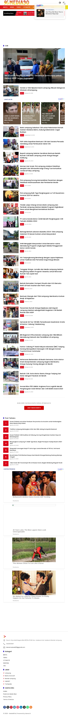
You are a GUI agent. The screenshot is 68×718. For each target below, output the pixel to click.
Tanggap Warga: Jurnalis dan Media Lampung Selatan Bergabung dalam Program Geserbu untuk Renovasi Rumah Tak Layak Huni (41, 271)
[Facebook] (4, 707)
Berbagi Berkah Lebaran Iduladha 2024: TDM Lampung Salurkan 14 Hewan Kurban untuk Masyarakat (41, 233)
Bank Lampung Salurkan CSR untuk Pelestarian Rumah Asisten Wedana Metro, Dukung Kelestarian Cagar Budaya (41, 129)
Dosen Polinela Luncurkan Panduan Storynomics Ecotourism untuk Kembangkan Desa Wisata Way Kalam (35, 422)
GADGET (7, 681)
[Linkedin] (21, 707)
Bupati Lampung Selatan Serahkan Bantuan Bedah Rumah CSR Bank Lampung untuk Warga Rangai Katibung (40, 155)
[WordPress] (14, 707)
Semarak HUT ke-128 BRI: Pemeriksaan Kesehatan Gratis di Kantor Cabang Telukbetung (42, 323)
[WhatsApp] (27, 707)
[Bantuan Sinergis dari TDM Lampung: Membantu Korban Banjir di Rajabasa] (11, 299)
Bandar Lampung (10, 678)
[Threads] (24, 707)
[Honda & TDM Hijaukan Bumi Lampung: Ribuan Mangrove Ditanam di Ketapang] (11, 90)
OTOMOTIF (6, 660)
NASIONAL (6, 663)
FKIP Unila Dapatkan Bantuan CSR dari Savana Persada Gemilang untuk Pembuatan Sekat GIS (42, 142)
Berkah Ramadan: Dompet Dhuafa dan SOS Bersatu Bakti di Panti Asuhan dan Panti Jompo (40, 284)
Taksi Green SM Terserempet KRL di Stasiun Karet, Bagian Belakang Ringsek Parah (36, 463)
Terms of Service (8, 699)
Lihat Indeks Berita (34, 408)
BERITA (22, 93)
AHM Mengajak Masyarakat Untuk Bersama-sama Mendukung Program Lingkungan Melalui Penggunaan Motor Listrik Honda (41, 245)
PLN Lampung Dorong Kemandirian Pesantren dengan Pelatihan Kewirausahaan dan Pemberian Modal (41, 181)
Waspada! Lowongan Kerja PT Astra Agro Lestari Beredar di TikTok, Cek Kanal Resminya (35, 449)
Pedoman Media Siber (10, 694)
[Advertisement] (35, 30)
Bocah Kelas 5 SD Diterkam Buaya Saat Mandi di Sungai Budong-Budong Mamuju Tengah (26, 13)
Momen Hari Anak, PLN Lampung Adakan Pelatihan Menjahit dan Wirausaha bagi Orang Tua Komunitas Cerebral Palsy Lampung (40, 168)
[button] (60, 3)
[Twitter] (7, 707)
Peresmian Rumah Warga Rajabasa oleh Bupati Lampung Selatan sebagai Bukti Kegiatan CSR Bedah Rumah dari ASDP (41, 310)
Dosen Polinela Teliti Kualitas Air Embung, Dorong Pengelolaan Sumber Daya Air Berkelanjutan (35, 436)
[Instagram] (17, 707)
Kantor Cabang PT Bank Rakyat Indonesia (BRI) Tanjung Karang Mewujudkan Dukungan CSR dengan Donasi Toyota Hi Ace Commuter (42, 349)
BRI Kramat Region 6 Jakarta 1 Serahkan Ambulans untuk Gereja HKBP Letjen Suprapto (33, 77)
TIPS (4, 666)
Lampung (8, 673)
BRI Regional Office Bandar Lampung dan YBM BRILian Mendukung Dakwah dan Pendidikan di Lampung (41, 336)
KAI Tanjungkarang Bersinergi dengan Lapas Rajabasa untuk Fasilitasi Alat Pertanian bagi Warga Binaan (41, 258)
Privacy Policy (7, 697)
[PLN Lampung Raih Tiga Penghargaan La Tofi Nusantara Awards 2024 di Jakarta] (11, 196)
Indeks (5, 691)
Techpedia (8, 684)
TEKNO (5, 657)
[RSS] (30, 707)
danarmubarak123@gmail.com (15, 647)
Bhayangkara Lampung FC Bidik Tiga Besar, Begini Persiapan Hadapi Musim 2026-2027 (36, 442)
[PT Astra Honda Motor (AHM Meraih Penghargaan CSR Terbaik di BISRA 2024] (11, 221)
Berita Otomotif (10, 676)
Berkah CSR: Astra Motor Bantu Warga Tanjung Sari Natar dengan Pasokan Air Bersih (40, 374)
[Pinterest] (11, 707)
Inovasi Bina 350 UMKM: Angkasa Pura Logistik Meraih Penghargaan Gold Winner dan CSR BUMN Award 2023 (41, 387)
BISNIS (6, 73)
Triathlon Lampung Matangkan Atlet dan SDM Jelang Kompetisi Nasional (33, 429)
